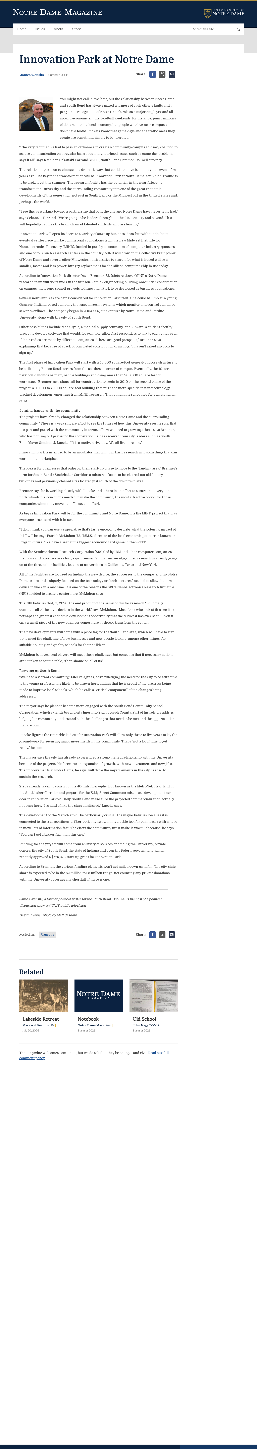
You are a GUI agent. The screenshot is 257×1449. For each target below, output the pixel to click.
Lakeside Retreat (40, 1018)
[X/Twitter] (162, 74)
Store (76, 29)
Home (22, 29)
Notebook (88, 1018)
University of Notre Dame (224, 13)
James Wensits (32, 75)
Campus (47, 934)
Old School (144, 1018)
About (58, 29)
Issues (40, 29)
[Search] (238, 29)
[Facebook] (152, 74)
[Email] (172, 74)
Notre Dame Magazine (58, 12)
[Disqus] (98, 1114)
